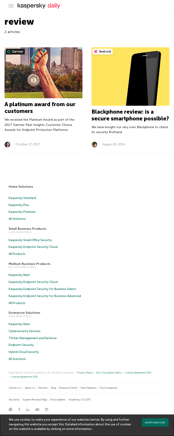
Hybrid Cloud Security (24, 352)
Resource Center (68, 387)
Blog (53, 387)
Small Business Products (27, 229)
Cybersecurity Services (25, 331)
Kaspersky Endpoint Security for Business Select (42, 289)
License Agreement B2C (138, 372)
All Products (17, 254)
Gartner (17, 51)
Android (104, 51)
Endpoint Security (21, 345)
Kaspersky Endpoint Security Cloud (33, 247)
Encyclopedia (57, 399)
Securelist (14, 399)
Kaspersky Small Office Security (30, 240)
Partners (43, 387)
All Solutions (17, 218)
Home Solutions (21, 187)
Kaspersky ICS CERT (80, 399)
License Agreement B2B (24, 376)
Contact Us (15, 387)
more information (79, 429)
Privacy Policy (85, 372)
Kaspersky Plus (19, 205)
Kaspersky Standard (22, 198)
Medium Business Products (30, 264)
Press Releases (88, 387)
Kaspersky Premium (22, 211)
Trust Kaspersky (108, 387)
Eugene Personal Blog (35, 399)
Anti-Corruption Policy (109, 372)
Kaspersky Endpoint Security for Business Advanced (45, 296)
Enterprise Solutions (24, 313)
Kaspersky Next (19, 275)
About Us (30, 387)
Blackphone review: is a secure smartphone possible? (130, 115)
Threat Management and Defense (33, 338)
